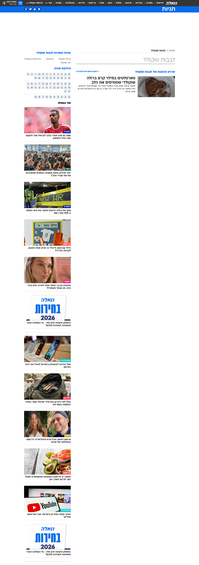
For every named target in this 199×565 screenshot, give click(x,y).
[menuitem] (158, 3)
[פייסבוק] (26, 9)
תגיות (172, 51)
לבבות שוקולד (158, 51)
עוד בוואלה (64, 103)
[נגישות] (4, 3)
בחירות (139, 3)
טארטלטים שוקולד (32, 59)
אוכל (102, 3)
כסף (110, 3)
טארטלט (50, 59)
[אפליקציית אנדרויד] (39, 9)
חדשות (160, 3)
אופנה (59, 3)
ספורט (149, 3)
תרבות (128, 3)
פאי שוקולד (65, 62)
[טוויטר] (30, 9)
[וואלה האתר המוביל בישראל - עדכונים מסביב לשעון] (171, 3)
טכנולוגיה (70, 3)
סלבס (118, 3)
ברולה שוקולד (64, 59)
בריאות (92, 3)
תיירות (81, 3)
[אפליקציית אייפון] (35, 9)
